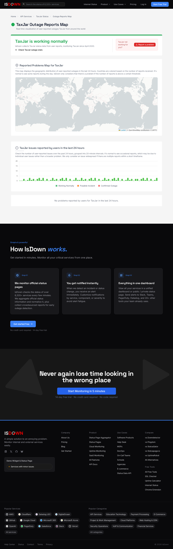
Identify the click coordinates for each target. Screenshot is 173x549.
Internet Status (90, 4)
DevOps (120, 451)
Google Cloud (29, 520)
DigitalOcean (64, 514)
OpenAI (12, 526)
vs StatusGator (151, 446)
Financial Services (145, 526)
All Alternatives (151, 460)
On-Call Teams (123, 455)
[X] (11, 451)
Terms (40, 544)
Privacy (49, 544)
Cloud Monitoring (96, 446)
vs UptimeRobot (152, 455)
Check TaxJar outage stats (30, 50)
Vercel (75, 526)
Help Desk (121, 442)
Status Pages (95, 442)
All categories (96, 532)
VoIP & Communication (123, 526)
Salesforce (46, 526)
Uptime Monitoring (97, 451)
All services (11, 532)
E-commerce (122, 469)
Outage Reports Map (62, 16)
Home (13, 16)
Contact (30, 544)
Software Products (125, 437)
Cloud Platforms (128, 520)
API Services (26, 16)
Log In (143, 4)
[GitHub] (16, 451)
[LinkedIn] (5, 451)
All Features (94, 460)
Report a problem (146, 44)
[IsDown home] (12, 4)
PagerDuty (29, 526)
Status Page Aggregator (100, 437)
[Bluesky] (22, 451)
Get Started (66, 451)
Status (21, 544)
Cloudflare (26, 514)
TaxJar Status (42, 16)
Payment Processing (140, 514)
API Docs (93, 464)
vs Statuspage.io (152, 451)
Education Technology (116, 514)
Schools (120, 460)
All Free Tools (151, 472)
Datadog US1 (44, 514)
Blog (63, 446)
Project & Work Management (103, 520)
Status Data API (124, 473)
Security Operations (99, 526)
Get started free (21, 324)
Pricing (133, 4)
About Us (65, 437)
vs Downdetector (152, 437)
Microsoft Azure (71, 520)
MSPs (119, 446)
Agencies (121, 464)
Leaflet (123, 130)
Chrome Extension (153, 489)
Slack (61, 526)
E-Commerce (159, 514)
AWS (11, 514)
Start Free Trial (160, 4)
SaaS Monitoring (96, 455)
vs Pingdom (150, 442)
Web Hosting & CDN (148, 520)
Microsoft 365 (49, 520)
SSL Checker (151, 476)
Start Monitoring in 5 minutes (86, 391)
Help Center (9, 544)
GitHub (12, 520)
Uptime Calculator (153, 481)
